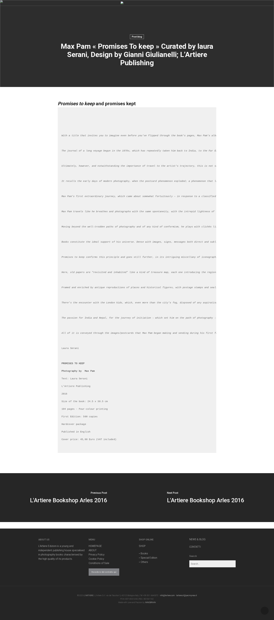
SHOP (142, 546)
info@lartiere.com (167, 595)
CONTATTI (195, 546)
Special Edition (149, 557)
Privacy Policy (96, 554)
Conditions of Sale (99, 563)
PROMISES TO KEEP (73, 363)
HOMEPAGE (95, 546)
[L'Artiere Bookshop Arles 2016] (68, 497)
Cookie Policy (96, 558)
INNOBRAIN (150, 602)
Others (144, 562)
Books (144, 553)
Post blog (137, 36)
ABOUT (93, 550)
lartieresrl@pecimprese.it (186, 595)
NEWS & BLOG (197, 539)
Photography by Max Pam (78, 371)
